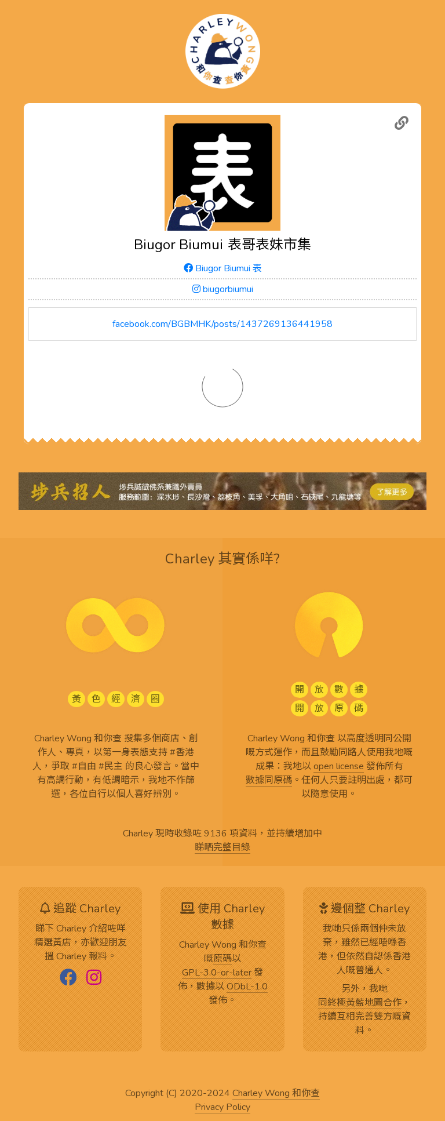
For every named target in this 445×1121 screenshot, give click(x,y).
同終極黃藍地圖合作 (360, 1003)
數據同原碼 (269, 781)
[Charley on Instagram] (93, 978)
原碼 (222, 959)
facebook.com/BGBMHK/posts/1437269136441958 (222, 324)
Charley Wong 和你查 (276, 1094)
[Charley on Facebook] (68, 978)
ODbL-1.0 (247, 987)
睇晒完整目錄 (222, 848)
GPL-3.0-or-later (216, 973)
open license (338, 767)
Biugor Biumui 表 (227, 268)
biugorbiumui (226, 289)
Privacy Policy (222, 1107)
